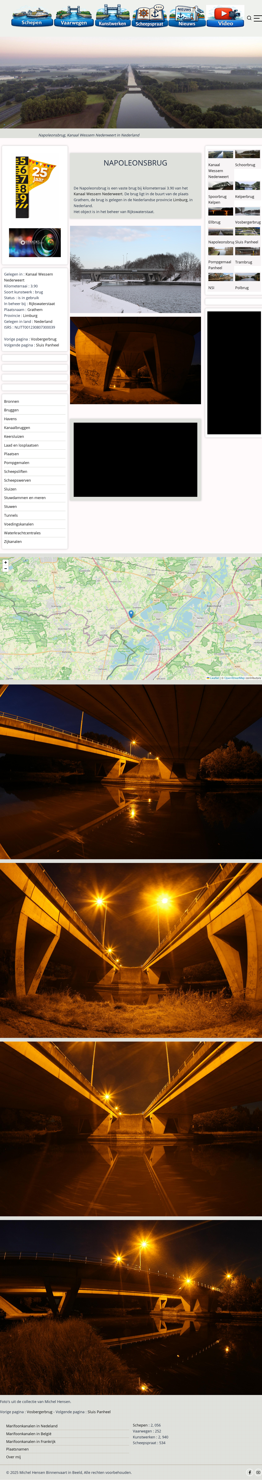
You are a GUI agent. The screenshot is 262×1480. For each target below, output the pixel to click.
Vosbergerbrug (43, 339)
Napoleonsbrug (221, 241)
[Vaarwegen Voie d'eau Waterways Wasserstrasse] (74, 16)
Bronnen (11, 401)
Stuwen (10, 506)
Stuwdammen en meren (25, 497)
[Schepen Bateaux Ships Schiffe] (32, 16)
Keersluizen (14, 436)
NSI (211, 287)
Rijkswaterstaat (42, 303)
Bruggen (11, 409)
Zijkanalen (13, 541)
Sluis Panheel (47, 345)
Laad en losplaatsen (21, 445)
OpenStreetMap (234, 678)
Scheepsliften (15, 471)
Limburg (180, 199)
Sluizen (10, 489)
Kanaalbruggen (17, 427)
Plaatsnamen (17, 1449)
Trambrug (243, 262)
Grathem (35, 309)
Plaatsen (11, 453)
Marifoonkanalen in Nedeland (32, 1425)
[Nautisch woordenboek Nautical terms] (149, 16)
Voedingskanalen (19, 524)
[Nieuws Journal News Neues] (187, 16)
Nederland (43, 321)
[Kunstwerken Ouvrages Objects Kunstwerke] (113, 16)
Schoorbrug (245, 164)
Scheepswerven (17, 480)
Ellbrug (214, 222)
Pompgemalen (16, 462)
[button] (131, 614)
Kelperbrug (244, 196)
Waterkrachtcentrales (22, 532)
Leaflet (214, 678)
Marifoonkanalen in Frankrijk (30, 1441)
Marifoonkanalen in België (28, 1433)
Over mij (13, 1456)
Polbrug (242, 287)
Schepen (140, 1425)
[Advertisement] (137, 460)
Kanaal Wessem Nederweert (98, 193)
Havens (10, 418)
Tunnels (11, 515)
